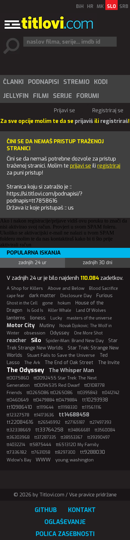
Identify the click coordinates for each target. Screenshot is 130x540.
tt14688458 (74, 414)
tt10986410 (19, 407)
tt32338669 (19, 430)
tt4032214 (16, 444)
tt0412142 (110, 392)
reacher (16, 340)
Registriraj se (107, 110)
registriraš (114, 121)
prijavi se (80, 165)
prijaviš (84, 121)
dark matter (42, 295)
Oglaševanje (65, 522)
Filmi (41, 96)
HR (90, 6)
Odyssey (59, 333)
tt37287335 (45, 437)
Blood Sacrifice (103, 288)
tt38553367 (72, 437)
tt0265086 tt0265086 (50, 392)
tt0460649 (18, 400)
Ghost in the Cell (22, 303)
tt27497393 (100, 422)
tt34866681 (79, 430)
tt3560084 (105, 430)
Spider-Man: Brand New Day (75, 340)
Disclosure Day (76, 295)
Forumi (87, 96)
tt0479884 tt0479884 (55, 400)
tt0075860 (18, 378)
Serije (62, 96)
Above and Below (66, 288)
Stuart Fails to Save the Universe (61, 355)
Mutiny (47, 325)
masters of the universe (89, 318)
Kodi (101, 82)
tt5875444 (40, 444)
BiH (80, 6)
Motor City (21, 325)
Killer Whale (59, 310)
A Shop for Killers (25, 288)
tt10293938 (95, 400)
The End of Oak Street (69, 362)
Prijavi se (64, 110)
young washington (74, 460)
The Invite (109, 362)
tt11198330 (67, 407)
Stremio (76, 82)
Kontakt (82, 510)
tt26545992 (49, 422)
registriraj (108, 165)
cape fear (15, 295)
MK (100, 6)
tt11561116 (91, 407)
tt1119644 (45, 407)
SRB (123, 6)
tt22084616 (20, 422)
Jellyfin (16, 96)
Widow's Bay (19, 460)
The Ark (32, 362)
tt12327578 (18, 415)
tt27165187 (75, 422)
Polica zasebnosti (65, 534)
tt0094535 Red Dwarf (57, 385)
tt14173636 (44, 415)
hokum (64, 303)
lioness (38, 318)
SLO (111, 6)
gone (47, 303)
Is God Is (35, 310)
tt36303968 (18, 437)
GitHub (46, 510)
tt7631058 (40, 452)
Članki (13, 82)
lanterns (16, 317)
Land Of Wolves (91, 310)
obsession (34, 333)
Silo (36, 340)
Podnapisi (43, 82)
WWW (43, 459)
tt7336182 (17, 452)
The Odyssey (25, 370)
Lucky (56, 318)
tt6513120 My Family (77, 444)
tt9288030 (92, 452)
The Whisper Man (71, 370)
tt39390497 (98, 437)
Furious (104, 295)
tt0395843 (87, 392)
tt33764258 (49, 429)
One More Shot (88, 333)
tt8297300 (65, 452)
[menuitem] (13, 82)
